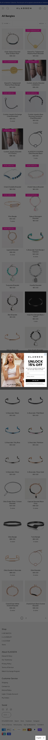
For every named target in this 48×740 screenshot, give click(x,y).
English (39, 738)
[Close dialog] (45, 354)
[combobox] (40, 738)
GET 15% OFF (35, 380)
